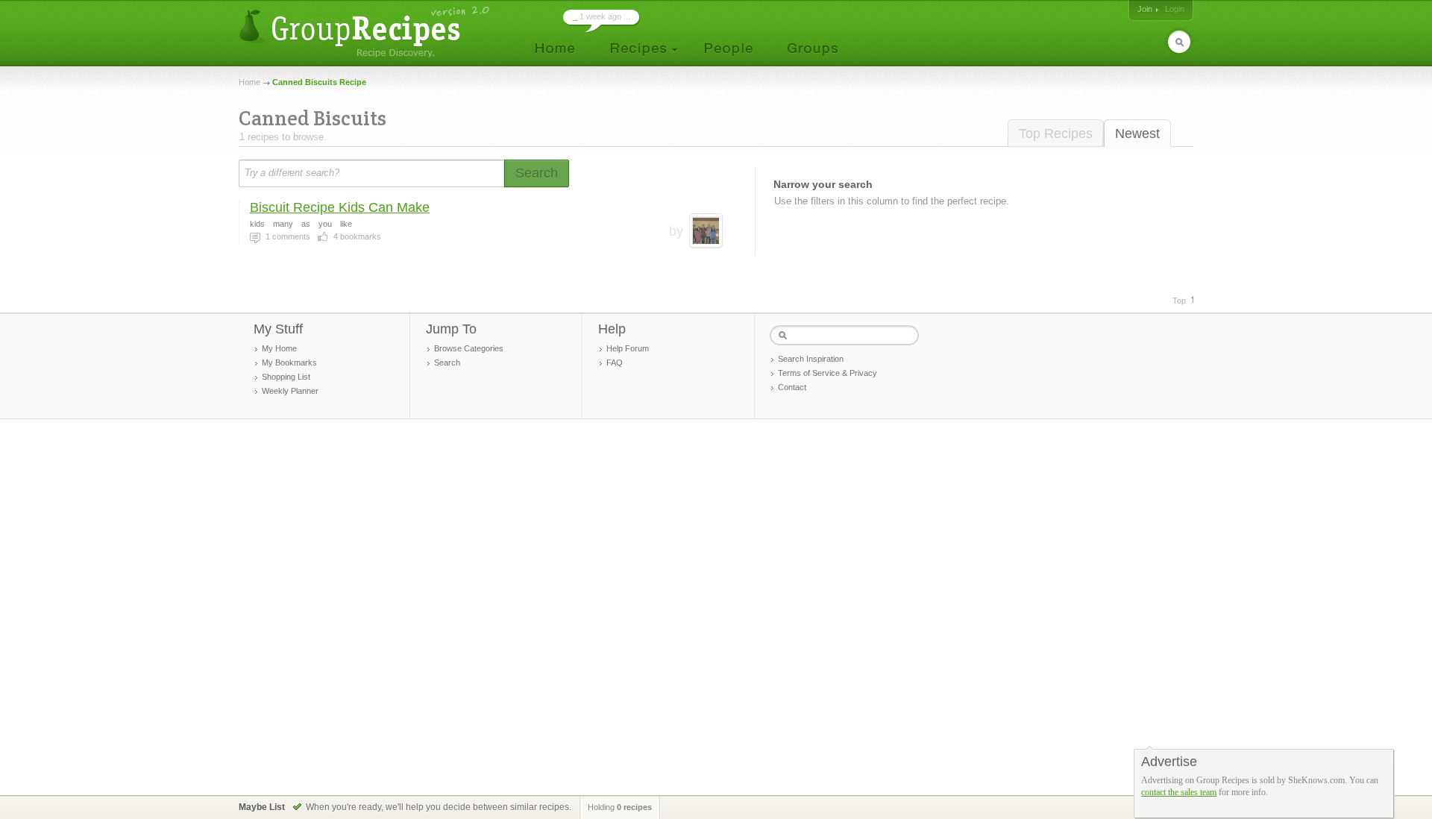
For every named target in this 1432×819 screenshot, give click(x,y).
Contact (792, 387)
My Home (279, 348)
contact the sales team (1178, 792)
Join (1144, 8)
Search (447, 362)
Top (1179, 300)
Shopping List (286, 376)
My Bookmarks (289, 362)
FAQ (614, 362)
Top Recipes (1056, 133)
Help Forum (627, 348)
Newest (1137, 133)
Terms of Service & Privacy (827, 372)
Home (249, 82)
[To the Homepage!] (366, 31)
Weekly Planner (290, 390)
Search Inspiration (811, 358)
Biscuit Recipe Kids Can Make (340, 207)
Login (1174, 8)
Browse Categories (468, 348)
